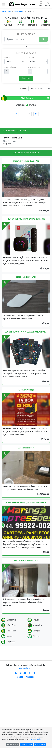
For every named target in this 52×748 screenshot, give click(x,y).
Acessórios (37, 625)
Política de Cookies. (35, 739)
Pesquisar (26, 78)
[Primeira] (16, 114)
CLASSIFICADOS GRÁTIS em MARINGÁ (26, 18)
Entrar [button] (47, 6)
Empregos (11, 641)
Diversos (36, 636)
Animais (10, 636)
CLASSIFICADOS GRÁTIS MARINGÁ (26, 153)
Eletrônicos (11, 631)
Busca (41, 6)
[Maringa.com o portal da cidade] (22, 4)
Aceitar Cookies (40, 744)
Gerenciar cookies (12, 744)
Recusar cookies (27, 744)
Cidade (31, 57)
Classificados (19, 11)
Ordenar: (23, 88)
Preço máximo (34, 67)
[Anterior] (23, 114)
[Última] (35, 114)
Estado (7, 57)
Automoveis (11, 620)
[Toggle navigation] (3, 4)
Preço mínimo (10, 67)
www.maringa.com (26, 668)
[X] (29, 673)
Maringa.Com (6, 11)
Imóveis (36, 620)
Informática (11, 625)
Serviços (36, 631)
